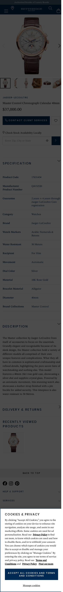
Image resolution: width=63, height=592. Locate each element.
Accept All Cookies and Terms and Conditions (31, 574)
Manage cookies (31, 585)
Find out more (46, 564)
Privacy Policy (40, 535)
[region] (31, 550)
